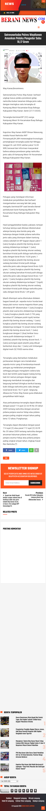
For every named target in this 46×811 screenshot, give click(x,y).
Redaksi (9, 798)
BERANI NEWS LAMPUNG (27, 806)
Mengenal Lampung (20, 798)
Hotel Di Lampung (8, 801)
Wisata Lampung (34, 798)
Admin (23, 5)
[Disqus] (23, 615)
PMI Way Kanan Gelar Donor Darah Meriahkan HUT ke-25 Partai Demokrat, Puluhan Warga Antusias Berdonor (30, 755)
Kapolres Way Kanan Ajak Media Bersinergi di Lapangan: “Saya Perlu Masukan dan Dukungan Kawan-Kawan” (30, 766)
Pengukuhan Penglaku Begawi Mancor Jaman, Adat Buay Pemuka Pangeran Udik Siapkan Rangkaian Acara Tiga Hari (30, 731)
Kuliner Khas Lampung (23, 801)
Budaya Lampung (38, 801)
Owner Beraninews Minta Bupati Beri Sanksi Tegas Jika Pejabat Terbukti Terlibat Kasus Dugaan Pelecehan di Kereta (29, 719)
